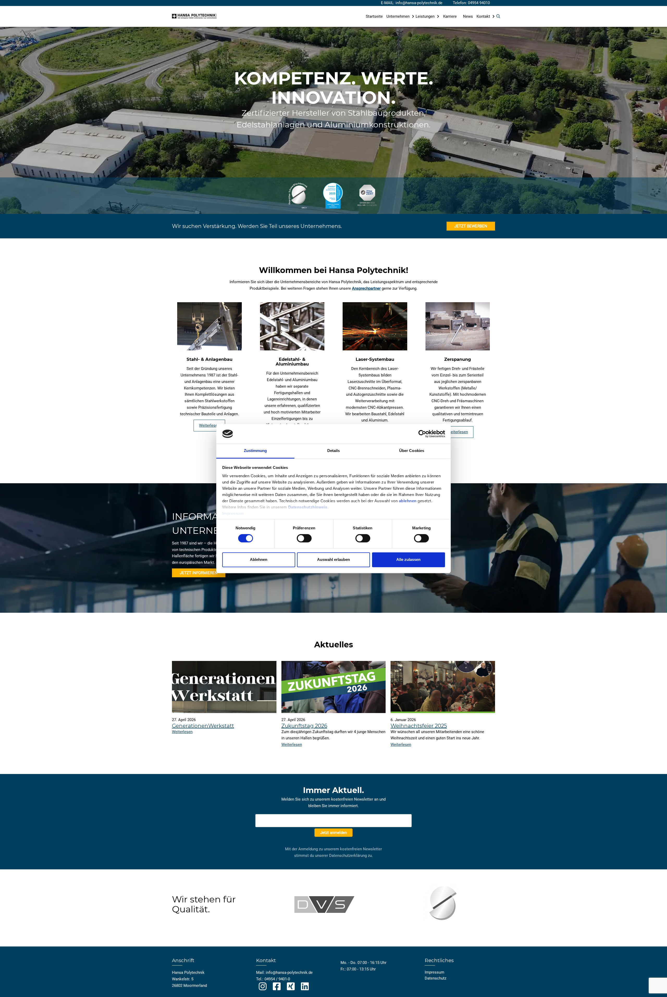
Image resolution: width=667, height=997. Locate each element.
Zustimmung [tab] (255, 451)
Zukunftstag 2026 (304, 726)
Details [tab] (333, 451)
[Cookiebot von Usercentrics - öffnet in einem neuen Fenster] (422, 434)
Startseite (374, 16)
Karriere (450, 16)
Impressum (233, 513)
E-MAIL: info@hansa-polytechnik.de (411, 3)
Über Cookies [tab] (411, 451)
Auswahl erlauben (333, 559)
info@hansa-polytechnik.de (289, 972)
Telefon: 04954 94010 (471, 3)
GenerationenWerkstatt (203, 726)
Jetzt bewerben (470, 226)
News (468, 16)
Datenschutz (435, 978)
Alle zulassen (408, 559)
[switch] (304, 538)
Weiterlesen (209, 425)
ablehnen (408, 501)
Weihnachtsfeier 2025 (419, 726)
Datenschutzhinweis (308, 507)
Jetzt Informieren (199, 573)
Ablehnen (258, 559)
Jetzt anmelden (333, 832)
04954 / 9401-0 (277, 979)
